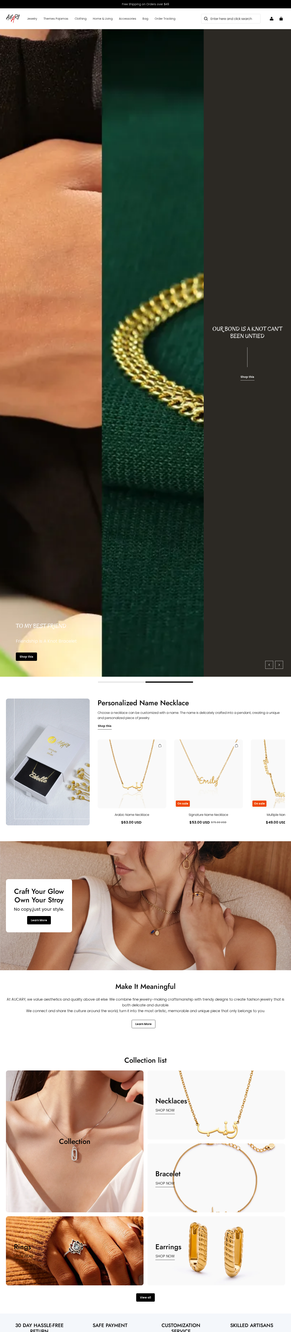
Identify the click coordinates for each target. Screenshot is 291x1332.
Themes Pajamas (56, 19)
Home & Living (103, 19)
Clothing (81, 19)
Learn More (39, 920)
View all (145, 1297)
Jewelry (32, 19)
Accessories (127, 19)
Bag (145, 19)
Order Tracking (165, 19)
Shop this (26, 657)
